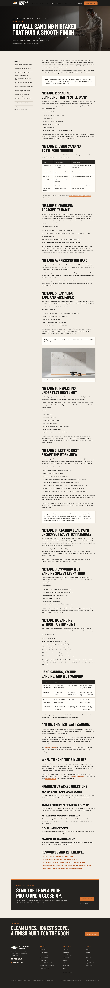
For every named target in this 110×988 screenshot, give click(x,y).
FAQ (70, 3)
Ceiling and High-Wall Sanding (22, 107)
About (33, 3)
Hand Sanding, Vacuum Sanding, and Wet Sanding (23, 103)
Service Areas (45, 3)
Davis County (66, 949)
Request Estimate (91, 3)
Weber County (66, 952)
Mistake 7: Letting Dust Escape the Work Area (24, 87)
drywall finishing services (76, 776)
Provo (64, 968)
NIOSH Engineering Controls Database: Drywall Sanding (60, 859)
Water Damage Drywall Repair (47, 965)
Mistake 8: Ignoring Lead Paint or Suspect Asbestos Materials (22, 91)
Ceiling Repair (43, 960)
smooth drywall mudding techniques (80, 196)
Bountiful (65, 960)
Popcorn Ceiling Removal (46, 963)
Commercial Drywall (44, 968)
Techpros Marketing (95, 980)
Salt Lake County (67, 955)
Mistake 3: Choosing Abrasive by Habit (23, 72)
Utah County (66, 957)
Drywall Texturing (44, 957)
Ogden (64, 963)
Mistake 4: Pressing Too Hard (21, 75)
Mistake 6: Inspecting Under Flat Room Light (23, 83)
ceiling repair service (50, 747)
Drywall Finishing (85, 903)
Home (13, 18)
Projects (53, 3)
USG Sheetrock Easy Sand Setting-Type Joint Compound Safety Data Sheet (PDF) (67, 865)
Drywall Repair (43, 949)
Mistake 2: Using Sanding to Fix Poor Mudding (23, 69)
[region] (68, 176)
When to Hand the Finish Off (21, 109)
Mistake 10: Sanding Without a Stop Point (23, 99)
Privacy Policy (89, 965)
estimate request (50, 779)
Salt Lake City (66, 965)
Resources (64, 3)
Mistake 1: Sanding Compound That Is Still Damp (23, 65)
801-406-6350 (79, 3)
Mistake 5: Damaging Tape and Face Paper (23, 79)
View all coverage (68, 972)
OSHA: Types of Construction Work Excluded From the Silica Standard (64, 862)
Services (38, 3)
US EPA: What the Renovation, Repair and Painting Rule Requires (62, 868)
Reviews (58, 3)
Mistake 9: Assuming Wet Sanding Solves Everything (22, 95)
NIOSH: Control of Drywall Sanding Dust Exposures (58, 856)
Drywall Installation (44, 952)
